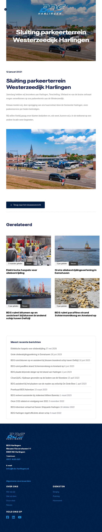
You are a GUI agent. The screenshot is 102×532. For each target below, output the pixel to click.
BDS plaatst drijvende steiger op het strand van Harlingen (36, 372)
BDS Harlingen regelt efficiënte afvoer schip (30, 413)
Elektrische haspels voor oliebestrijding (28, 349)
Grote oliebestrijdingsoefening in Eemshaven (30, 354)
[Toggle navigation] (83, 9)
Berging (56, 492)
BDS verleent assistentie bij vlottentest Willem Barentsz (35, 395)
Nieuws (28, 263)
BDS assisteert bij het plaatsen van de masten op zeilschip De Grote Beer (43, 384)
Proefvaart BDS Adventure (22, 390)
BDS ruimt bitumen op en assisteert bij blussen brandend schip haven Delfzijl (45, 360)
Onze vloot (10, 500)
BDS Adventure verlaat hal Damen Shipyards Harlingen (35, 407)
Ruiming (56, 496)
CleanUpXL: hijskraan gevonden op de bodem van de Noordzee (39, 378)
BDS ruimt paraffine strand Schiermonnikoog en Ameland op (37, 366)
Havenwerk (57, 500)
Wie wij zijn (10, 492)
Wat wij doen (11, 496)
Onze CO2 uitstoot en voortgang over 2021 (29, 401)
